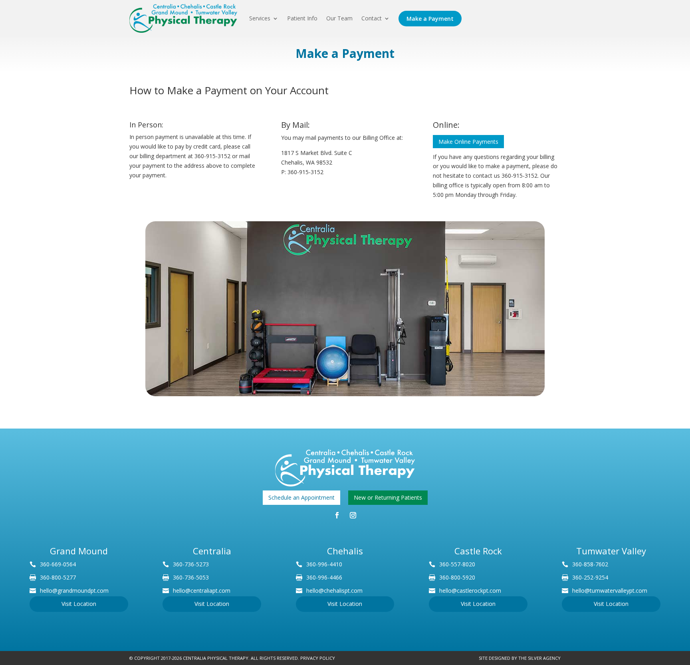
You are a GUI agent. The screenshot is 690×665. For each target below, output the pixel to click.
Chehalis (345, 551)
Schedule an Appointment (301, 497)
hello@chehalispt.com (334, 591)
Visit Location (78, 603)
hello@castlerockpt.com (470, 591)
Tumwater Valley (611, 551)
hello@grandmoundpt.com (74, 591)
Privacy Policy (317, 658)
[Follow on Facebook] (337, 515)
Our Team (339, 18)
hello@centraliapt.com (201, 591)
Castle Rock (478, 551)
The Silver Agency (539, 658)
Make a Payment (430, 18)
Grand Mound (79, 551)
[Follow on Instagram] (353, 515)
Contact (371, 18)
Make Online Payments (468, 141)
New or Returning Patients (388, 497)
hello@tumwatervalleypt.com (609, 591)
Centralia (212, 551)
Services (259, 18)
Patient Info (302, 18)
